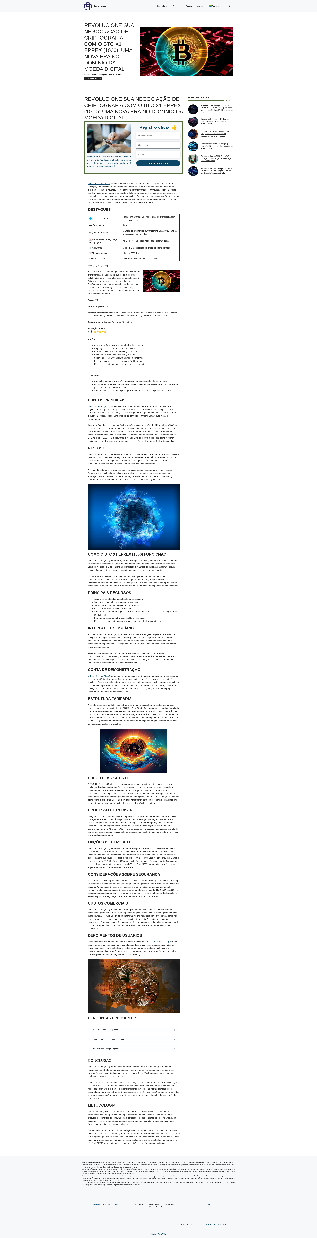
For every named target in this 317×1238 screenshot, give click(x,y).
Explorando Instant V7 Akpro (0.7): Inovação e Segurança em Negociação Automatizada (217, 146)
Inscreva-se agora (158, 163)
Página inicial (162, 6)
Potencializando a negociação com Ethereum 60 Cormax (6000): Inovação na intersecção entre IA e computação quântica (217, 109)
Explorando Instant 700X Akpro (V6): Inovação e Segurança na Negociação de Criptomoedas (216, 158)
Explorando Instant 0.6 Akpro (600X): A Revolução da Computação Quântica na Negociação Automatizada (216, 170)
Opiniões (200, 6)
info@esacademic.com (105, 1204)
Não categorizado (93, 78)
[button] (229, 6)
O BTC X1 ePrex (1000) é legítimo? (105, 1049)
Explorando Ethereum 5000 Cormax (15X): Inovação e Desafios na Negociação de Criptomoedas (215, 133)
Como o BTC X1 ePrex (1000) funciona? (108, 1039)
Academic (101, 6)
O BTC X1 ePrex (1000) (99, 183)
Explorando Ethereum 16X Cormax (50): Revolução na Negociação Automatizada (215, 121)
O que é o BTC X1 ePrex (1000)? (104, 1030)
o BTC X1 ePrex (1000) (158, 942)
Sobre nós (177, 6)
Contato (189, 6)
